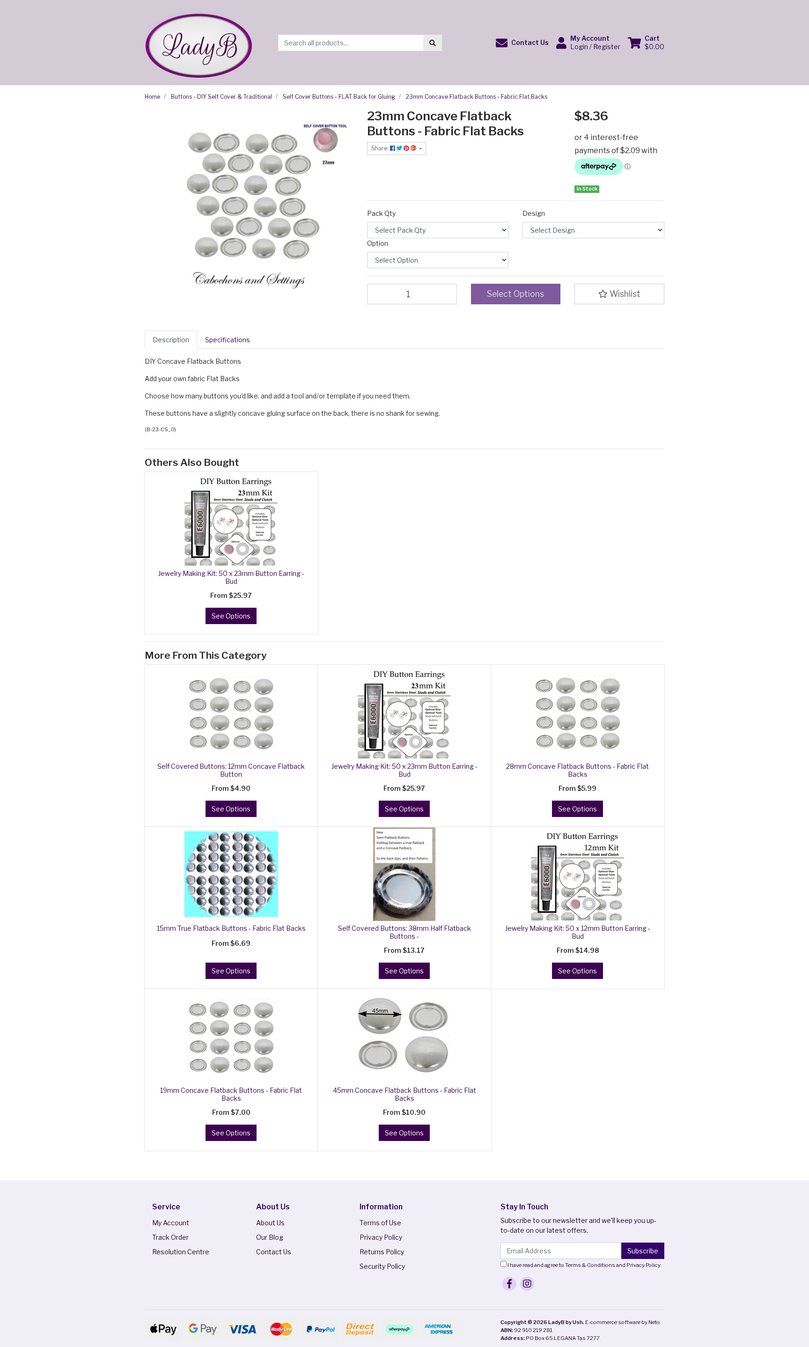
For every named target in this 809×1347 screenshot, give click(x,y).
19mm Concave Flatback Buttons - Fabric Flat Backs (231, 1094)
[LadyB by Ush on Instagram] (527, 1284)
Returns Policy (382, 1252)
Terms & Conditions (590, 1265)
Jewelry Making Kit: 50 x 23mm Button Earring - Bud (231, 577)
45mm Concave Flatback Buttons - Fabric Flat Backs (404, 1094)
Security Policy (382, 1266)
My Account (170, 1223)
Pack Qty (381, 213)
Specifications (227, 340)
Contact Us (273, 1252)
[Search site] (432, 43)
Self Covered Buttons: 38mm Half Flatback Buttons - (404, 932)
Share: (380, 148)
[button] (522, 43)
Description (171, 340)
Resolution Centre (180, 1252)
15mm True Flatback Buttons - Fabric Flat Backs (231, 928)
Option (377, 243)
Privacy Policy (381, 1237)
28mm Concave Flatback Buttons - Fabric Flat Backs (577, 770)
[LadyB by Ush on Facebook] (509, 1284)
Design (533, 213)
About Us (270, 1223)
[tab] (171, 340)
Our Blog (269, 1237)
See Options (231, 616)
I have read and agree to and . (584, 1265)
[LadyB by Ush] (198, 42)
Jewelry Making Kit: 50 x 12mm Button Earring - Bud (577, 932)
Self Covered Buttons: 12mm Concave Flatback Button (231, 770)
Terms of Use (380, 1223)
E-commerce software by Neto (622, 1322)
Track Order (170, 1237)
